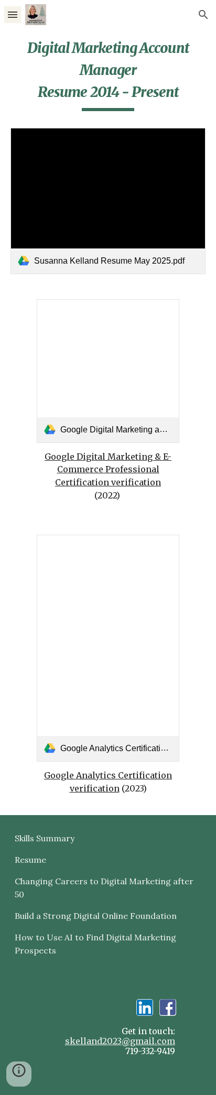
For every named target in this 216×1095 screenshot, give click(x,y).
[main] (108, 78)
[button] (12, 14)
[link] (108, 201)
